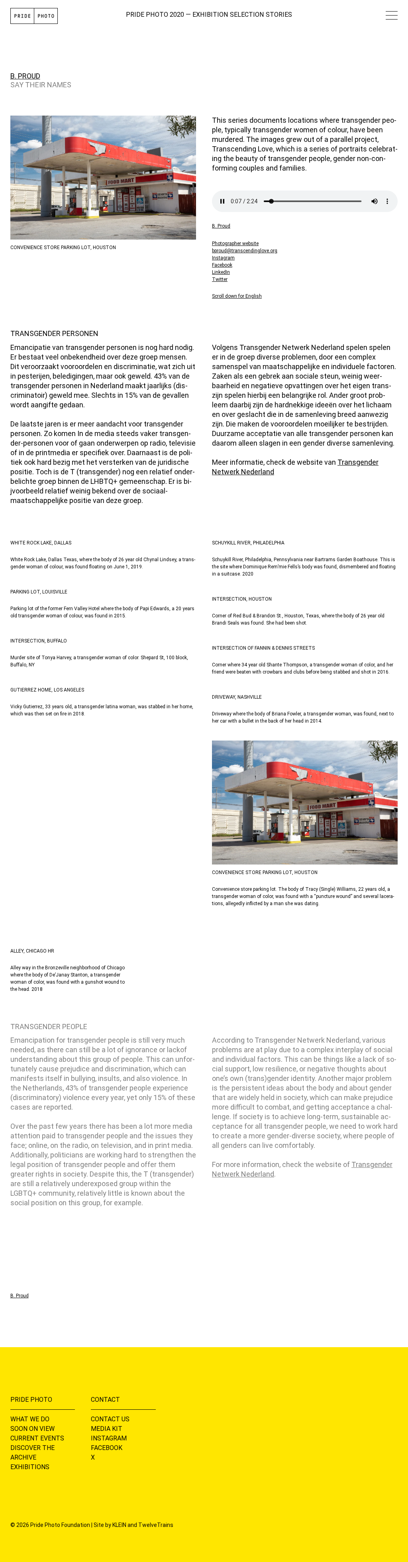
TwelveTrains (155, 1525)
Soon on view (32, 1428)
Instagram (223, 258)
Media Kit (106, 1428)
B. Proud (25, 76)
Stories (279, 14)
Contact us (110, 1419)
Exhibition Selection (228, 14)
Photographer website (235, 243)
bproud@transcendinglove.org (244, 250)
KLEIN (119, 1525)
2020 (177, 14)
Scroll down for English (237, 296)
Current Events (37, 1438)
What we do (29, 1419)
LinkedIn (221, 272)
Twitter (220, 279)
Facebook (222, 265)
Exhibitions (29, 1467)
